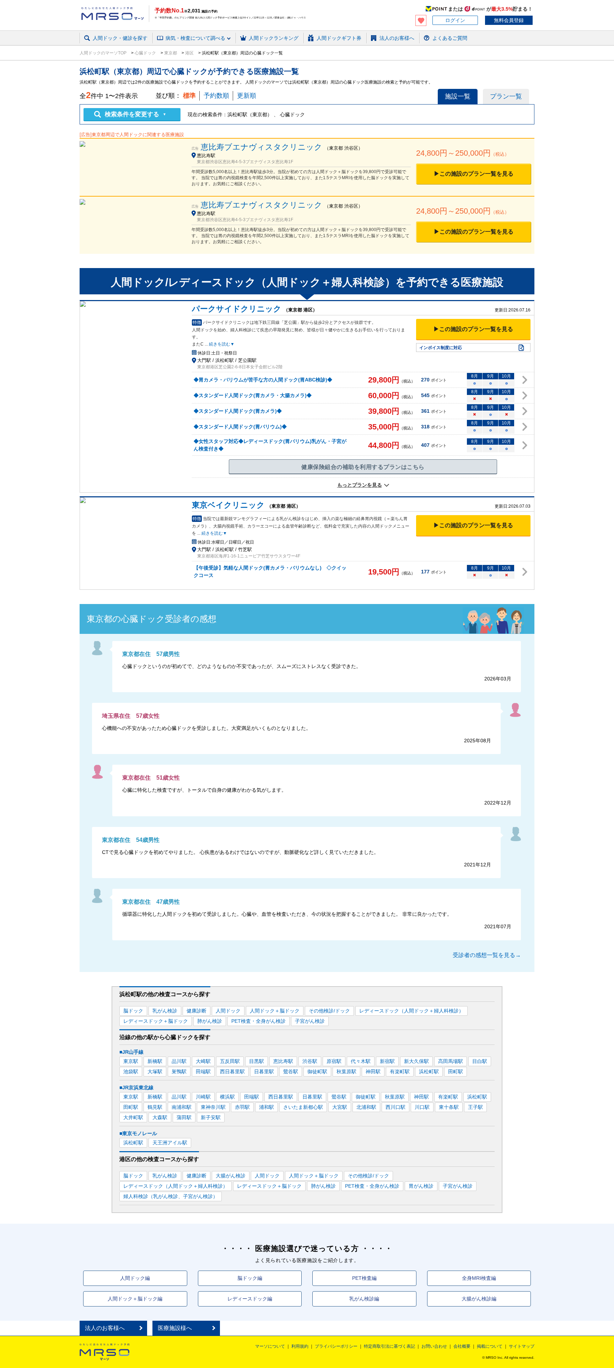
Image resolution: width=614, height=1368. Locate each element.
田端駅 (203, 1071)
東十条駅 (449, 1107)
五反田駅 (230, 1061)
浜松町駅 (429, 1071)
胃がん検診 (421, 1186)
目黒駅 (256, 1061)
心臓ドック (145, 52)
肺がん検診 (209, 1021)
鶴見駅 (154, 1107)
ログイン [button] (455, 20)
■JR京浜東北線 (136, 1087)
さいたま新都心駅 (303, 1107)
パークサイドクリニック (236, 308)
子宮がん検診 (310, 1021)
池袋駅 (130, 1071)
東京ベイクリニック (228, 505)
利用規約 (299, 1346)
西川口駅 (395, 1107)
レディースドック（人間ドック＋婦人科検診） (411, 1011)
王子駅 (475, 1107)
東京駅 (130, 1061)
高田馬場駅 (450, 1061)
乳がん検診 (164, 1011)
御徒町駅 (317, 1071)
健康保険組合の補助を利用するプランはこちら (362, 467)
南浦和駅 (182, 1107)
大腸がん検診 (231, 1176)
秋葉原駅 (346, 1071)
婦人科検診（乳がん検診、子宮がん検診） (170, 1196)
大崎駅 (203, 1061)
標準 (189, 95)
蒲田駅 (184, 1117)
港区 (189, 52)
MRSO (104, 1352)
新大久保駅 (416, 1061)
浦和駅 (266, 1107)
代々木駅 (361, 1061)
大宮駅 (339, 1107)
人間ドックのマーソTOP (104, 52)
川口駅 (422, 1107)
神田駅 (373, 1071)
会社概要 (461, 1346)
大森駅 (159, 1117)
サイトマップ (521, 1346)
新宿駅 (387, 1061)
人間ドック (228, 1011)
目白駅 (479, 1061)
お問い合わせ (434, 1346)
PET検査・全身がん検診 (258, 1021)
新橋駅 (154, 1061)
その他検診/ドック (329, 1011)
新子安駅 (211, 1117)
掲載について (489, 1346)
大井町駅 (133, 1117)
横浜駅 (227, 1097)
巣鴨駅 (179, 1071)
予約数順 (216, 95)
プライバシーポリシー (336, 1346)
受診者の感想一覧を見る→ (487, 955)
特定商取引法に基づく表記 (389, 1346)
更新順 (246, 95)
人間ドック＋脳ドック (275, 1011)
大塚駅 (154, 1071)
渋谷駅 (309, 1061)
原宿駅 (334, 1061)
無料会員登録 (509, 20)
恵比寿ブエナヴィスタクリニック (261, 147)
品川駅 (179, 1061)
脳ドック (133, 1011)
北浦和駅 (366, 1107)
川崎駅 (203, 1097)
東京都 (170, 52)
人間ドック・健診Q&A (177, 47)
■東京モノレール (138, 1133)
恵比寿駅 (283, 1061)
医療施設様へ (175, 1328)
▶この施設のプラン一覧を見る (473, 174)
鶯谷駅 (290, 1071)
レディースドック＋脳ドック (155, 1021)
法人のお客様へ (105, 1328)
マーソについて (270, 1346)
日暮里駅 (264, 1071)
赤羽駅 (242, 1107)
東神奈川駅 (213, 1107)
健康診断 (196, 1011)
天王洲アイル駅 (169, 1142)
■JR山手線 (131, 1052)
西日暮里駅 (232, 1071)
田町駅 (455, 1071)
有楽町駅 (400, 1071)
